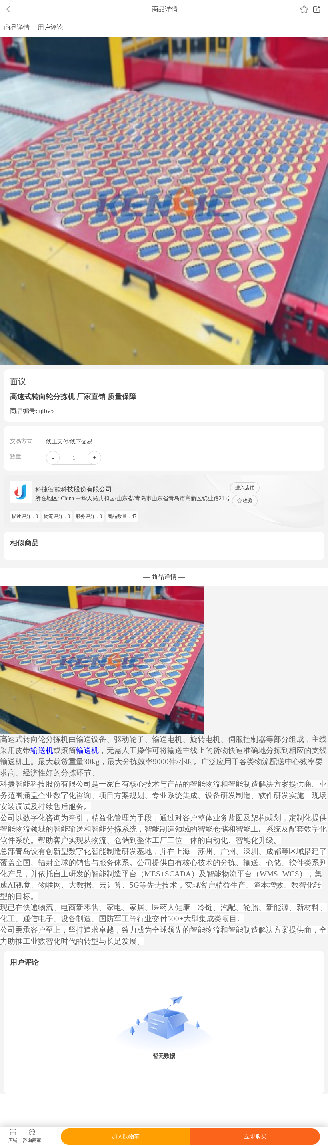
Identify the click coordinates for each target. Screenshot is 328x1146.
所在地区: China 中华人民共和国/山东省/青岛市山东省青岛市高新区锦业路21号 (132, 498)
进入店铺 (244, 488)
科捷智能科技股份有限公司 (73, 489)
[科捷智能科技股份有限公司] (21, 492)
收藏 (247, 501)
